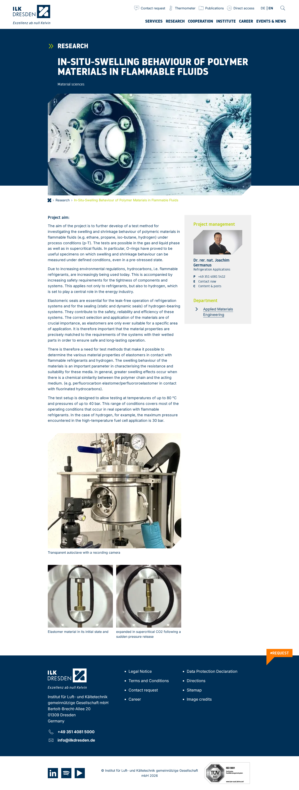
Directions (196, 680)
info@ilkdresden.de (76, 740)
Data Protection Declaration (212, 671)
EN (270, 8)
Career (135, 699)
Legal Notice (140, 671)
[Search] (282, 8)
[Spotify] (66, 773)
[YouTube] (80, 773)
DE (263, 8)
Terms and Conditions (149, 680)
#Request (279, 653)
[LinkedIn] (53, 773)
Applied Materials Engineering (218, 312)
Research (63, 200)
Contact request (143, 690)
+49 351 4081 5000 (76, 731)
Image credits (199, 699)
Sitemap (194, 690)
